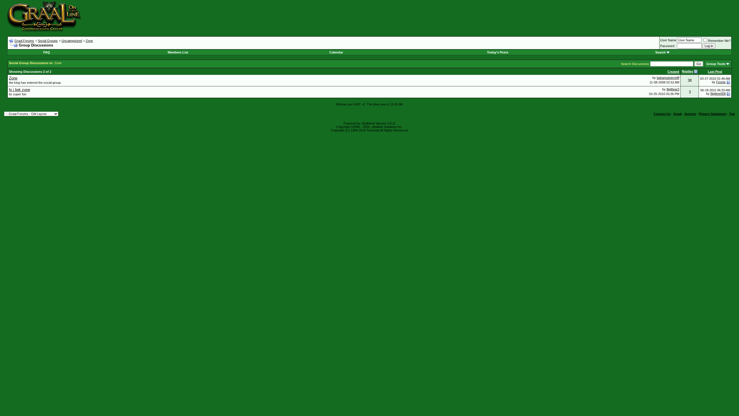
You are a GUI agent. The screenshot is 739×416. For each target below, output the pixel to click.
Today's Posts (497, 52)
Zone (89, 40)
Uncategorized (71, 40)
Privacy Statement (712, 114)
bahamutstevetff (668, 77)
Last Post (715, 71)
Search (660, 52)
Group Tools (715, 64)
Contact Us (662, 114)
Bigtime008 (718, 93)
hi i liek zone (19, 90)
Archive (690, 114)
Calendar (336, 52)
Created (673, 71)
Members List (178, 52)
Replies (687, 71)
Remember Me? (719, 40)
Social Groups (48, 40)
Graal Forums (24, 40)
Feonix (721, 82)
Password (667, 46)
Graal (677, 114)
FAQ (46, 52)
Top (732, 114)
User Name (668, 40)
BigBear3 (673, 89)
